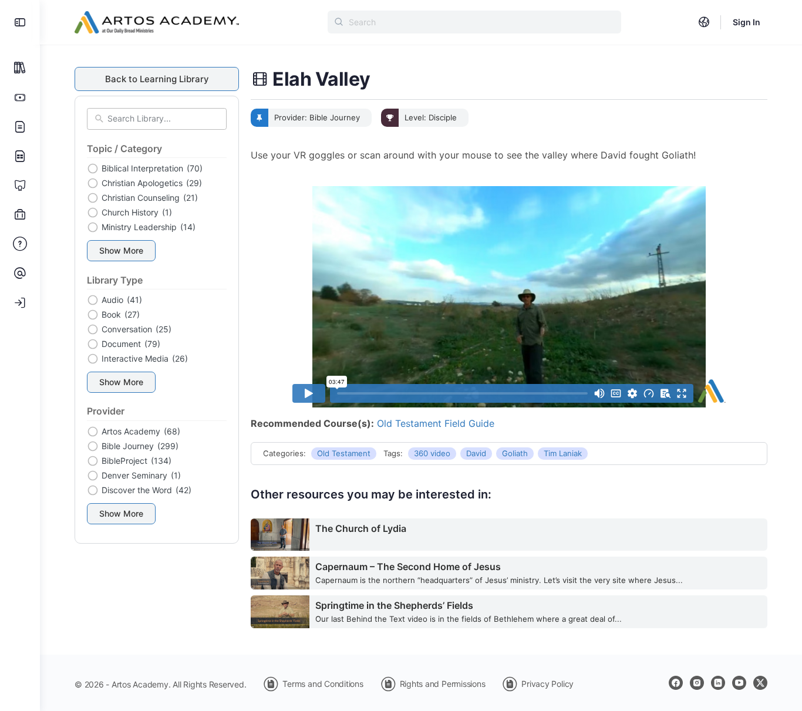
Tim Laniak (563, 453)
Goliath (515, 453)
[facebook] (676, 683)
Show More (121, 250)
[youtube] (739, 683)
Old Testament (343, 453)
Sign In (746, 22)
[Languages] (704, 22)
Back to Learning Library (157, 79)
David (476, 453)
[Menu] (20, 22)
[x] (760, 683)
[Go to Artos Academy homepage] (157, 21)
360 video (432, 453)
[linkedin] (718, 683)
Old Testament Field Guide (435, 423)
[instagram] (697, 683)
